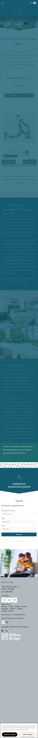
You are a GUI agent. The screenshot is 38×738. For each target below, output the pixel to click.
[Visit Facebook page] (3, 600)
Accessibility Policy (19, 615)
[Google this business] (14, 600)
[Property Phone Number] (3, 3)
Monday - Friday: (7, 606)
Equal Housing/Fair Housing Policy (12, 618)
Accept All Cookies (9, 734)
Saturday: (4, 608)
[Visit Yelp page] (9, 600)
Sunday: (4, 611)
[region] (19, 730)
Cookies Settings (27, 734)
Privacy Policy (6, 615)
